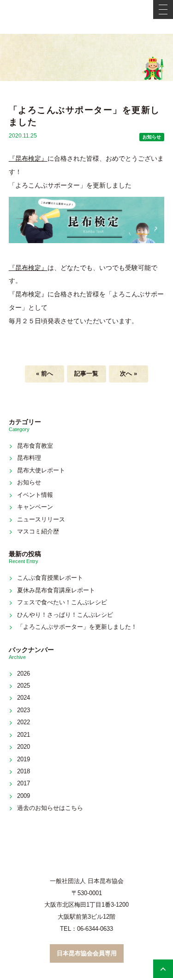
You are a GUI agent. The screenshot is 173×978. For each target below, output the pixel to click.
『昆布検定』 (28, 158)
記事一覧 (86, 373)
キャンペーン (35, 506)
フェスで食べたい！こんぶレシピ (62, 602)
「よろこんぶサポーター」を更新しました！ (77, 626)
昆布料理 (29, 457)
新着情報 (86, 57)
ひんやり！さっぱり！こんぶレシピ (65, 614)
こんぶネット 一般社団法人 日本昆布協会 (87, 17)
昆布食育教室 (35, 445)
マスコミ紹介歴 (38, 531)
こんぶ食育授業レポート (50, 577)
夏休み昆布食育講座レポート (56, 590)
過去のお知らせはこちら (50, 807)
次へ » (128, 373)
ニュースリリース (41, 519)
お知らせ (152, 136)
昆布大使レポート (41, 470)
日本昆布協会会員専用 (87, 953)
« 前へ (44, 373)
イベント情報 (35, 494)
